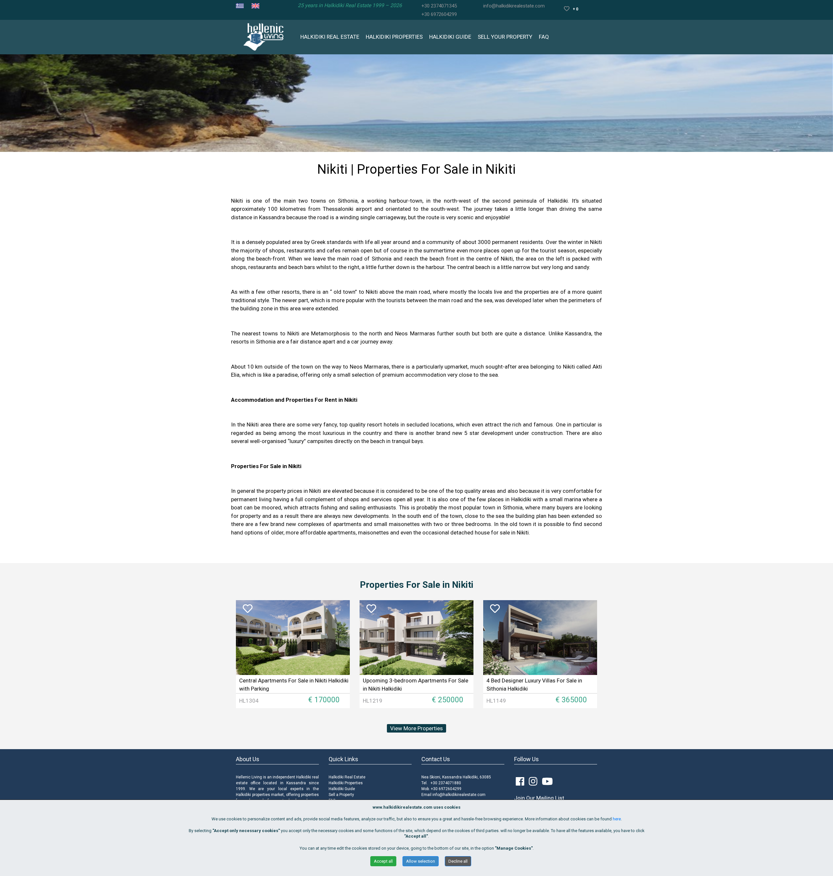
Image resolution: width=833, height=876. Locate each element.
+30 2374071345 (439, 6)
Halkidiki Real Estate (347, 777)
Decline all (458, 861)
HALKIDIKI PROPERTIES (394, 37)
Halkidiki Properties (346, 783)
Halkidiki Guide (342, 789)
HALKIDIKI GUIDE (450, 37)
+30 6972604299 (439, 14)
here (617, 818)
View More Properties (416, 728)
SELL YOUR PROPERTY (505, 37)
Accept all (383, 861)
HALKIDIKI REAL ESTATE (329, 37)
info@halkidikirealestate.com (514, 6)
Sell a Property (341, 794)
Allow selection (420, 861)
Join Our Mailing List (539, 798)
